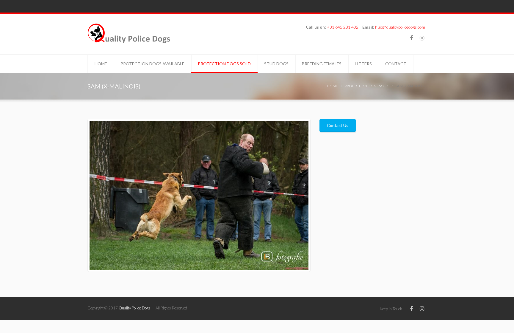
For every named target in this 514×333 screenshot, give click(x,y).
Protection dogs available (152, 63)
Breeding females (321, 63)
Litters (363, 63)
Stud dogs (276, 63)
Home (101, 63)
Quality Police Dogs (135, 308)
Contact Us (337, 125)
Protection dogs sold (224, 63)
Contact (395, 63)
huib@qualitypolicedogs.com (400, 27)
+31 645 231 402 (342, 27)
